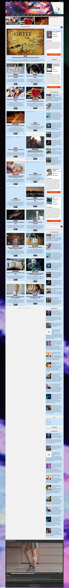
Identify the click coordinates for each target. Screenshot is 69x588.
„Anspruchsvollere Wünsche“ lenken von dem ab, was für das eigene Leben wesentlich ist (15, 179)
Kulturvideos (18, 15)
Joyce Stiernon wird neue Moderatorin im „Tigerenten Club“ (56, 356)
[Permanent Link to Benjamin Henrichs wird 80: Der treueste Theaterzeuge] (35, 217)
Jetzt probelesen (55, 39)
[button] (34, 561)
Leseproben (15, 1)
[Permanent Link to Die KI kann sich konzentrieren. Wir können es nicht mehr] (16, 267)
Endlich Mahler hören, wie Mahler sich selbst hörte (27, 26)
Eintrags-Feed (48, 423)
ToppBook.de (8, 578)
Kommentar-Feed (49, 425)
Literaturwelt (20, 1)
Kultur (26, 58)
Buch (35, 15)
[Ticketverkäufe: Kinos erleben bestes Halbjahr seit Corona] (48, 147)
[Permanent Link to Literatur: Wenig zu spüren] (35, 119)
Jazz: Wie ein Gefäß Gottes (15, 202)
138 (25, 310)
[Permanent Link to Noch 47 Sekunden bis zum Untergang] (35, 242)
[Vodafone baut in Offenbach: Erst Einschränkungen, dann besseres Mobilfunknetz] (48, 503)
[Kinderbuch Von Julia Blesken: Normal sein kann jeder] (48, 139)
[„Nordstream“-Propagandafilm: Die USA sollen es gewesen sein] (48, 130)
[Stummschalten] (59, 576)
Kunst (32, 15)
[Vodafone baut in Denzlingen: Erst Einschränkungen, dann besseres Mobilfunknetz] (48, 401)
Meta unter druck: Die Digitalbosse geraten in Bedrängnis (15, 79)
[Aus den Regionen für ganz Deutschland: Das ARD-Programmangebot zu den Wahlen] (48, 459)
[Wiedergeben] (7, 576)
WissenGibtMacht (26, 1)
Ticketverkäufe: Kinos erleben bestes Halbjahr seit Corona (15, 225)
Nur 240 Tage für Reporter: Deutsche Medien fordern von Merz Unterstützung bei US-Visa (57, 116)
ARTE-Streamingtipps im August (57, 325)
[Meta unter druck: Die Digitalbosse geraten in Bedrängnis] (48, 101)
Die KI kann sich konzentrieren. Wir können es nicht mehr (15, 276)
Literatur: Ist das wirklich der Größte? (35, 177)
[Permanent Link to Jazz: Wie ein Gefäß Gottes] (16, 194)
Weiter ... (15, 86)
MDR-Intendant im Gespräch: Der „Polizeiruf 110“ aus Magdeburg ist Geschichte (35, 300)
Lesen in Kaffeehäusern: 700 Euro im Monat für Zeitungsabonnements (56, 161)
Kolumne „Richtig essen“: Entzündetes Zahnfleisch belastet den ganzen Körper (15, 300)
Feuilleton (41, 15)
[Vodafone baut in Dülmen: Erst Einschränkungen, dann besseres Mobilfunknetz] (48, 391)
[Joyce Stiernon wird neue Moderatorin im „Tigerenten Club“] (48, 359)
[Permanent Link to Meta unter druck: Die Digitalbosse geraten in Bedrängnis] (16, 71)
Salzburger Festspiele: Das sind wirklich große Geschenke (16, 153)
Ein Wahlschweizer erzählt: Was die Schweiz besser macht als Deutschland (57, 152)
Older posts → (29, 310)
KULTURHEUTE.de (34, 8)
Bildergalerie (23, 15)
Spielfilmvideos (12, 15)
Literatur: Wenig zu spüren (41, 26)
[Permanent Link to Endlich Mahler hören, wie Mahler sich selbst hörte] (16, 120)
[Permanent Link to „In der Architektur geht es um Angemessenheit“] (35, 95)
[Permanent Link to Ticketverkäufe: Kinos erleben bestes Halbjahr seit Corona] (16, 217)
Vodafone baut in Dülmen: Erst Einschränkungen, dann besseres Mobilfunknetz (57, 387)
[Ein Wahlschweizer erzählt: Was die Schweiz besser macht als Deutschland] (48, 155)
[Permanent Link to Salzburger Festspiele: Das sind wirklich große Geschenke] (16, 144)
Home (7, 1)
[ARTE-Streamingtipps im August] (48, 330)
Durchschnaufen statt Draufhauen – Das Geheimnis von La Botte (56, 366)
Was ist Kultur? (47, 15)
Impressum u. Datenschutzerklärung (35, 1)
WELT (37, 102)
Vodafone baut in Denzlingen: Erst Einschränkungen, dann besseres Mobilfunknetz (56, 397)
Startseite (7, 15)
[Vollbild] (61, 576)
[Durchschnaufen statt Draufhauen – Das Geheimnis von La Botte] (48, 369)
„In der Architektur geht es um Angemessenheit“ (13, 26)
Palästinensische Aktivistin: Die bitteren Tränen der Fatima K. (15, 102)
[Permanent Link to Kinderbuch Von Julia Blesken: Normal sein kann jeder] (35, 194)
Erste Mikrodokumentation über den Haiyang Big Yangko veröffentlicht (25, 60)
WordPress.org (48, 426)
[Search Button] (34, 585)
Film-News (28, 15)
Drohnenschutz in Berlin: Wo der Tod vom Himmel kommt (35, 79)
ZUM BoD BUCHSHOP (54, 89)
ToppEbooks (10, 1)
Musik (38, 15)
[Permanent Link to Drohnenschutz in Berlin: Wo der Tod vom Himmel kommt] (35, 71)
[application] (34, 561)
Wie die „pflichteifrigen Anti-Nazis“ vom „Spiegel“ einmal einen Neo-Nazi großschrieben (35, 276)
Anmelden (47, 421)
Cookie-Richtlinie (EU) (44, 1)
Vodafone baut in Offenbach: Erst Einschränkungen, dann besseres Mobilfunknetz (57, 377)
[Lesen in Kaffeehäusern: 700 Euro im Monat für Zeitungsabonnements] (48, 164)
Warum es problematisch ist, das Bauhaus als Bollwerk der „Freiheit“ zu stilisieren (15, 251)
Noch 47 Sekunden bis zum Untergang (35, 250)
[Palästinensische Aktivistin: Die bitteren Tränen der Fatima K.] (48, 110)
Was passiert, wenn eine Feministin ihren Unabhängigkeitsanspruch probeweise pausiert (35, 154)
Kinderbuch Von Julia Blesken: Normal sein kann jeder (35, 202)
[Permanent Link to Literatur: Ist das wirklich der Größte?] (35, 169)
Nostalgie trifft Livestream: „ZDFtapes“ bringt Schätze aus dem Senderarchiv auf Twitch (57, 409)
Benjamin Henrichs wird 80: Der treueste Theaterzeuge (35, 225)
